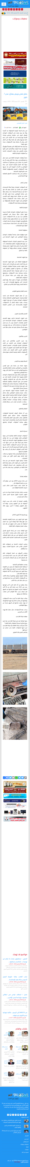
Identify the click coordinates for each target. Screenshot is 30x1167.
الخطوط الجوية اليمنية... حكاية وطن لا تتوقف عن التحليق (8, 1080)
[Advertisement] (15, 885)
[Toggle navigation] (4, 4)
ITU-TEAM (17, 1162)
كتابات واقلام (21, 1029)
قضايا (27, 1147)
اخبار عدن (26, 1139)
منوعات (26, 1149)
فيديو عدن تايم (25, 1152)
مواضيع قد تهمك (20, 955)
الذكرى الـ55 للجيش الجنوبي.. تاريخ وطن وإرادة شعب (9, 1054)
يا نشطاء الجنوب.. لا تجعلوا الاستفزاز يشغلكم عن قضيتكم (9, 1040)
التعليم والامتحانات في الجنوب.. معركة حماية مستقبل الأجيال (22, 1040)
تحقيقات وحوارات (24, 1144)
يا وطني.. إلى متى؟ (9, 1066)
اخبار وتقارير (25, 1141)
